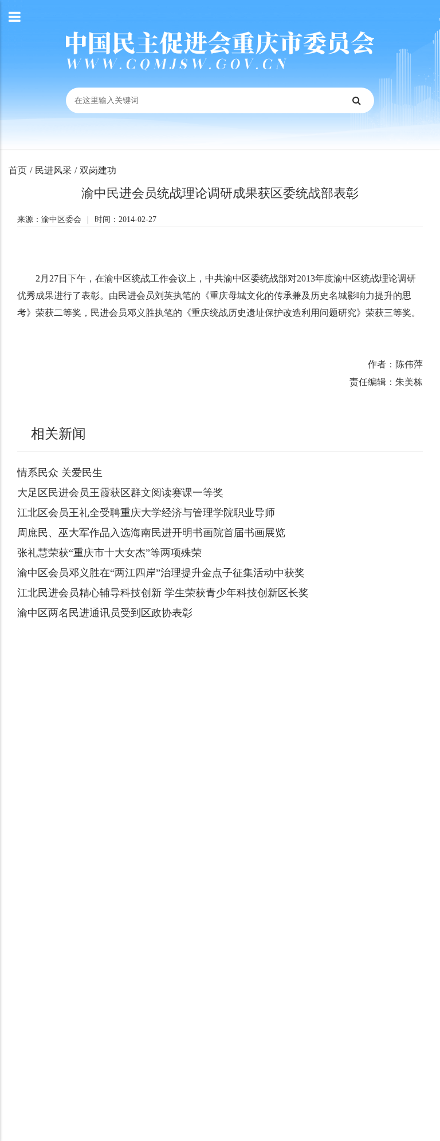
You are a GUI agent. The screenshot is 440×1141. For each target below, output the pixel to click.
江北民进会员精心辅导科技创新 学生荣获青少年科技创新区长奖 (163, 593)
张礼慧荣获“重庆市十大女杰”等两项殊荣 (109, 552)
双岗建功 (98, 170)
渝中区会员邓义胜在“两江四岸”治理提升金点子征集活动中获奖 (161, 573)
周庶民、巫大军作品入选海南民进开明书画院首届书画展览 (151, 532)
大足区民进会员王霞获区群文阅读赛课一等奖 (120, 492)
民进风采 (53, 170)
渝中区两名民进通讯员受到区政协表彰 (104, 613)
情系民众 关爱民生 (60, 472)
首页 (18, 170)
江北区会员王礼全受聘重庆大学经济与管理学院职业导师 (146, 512)
